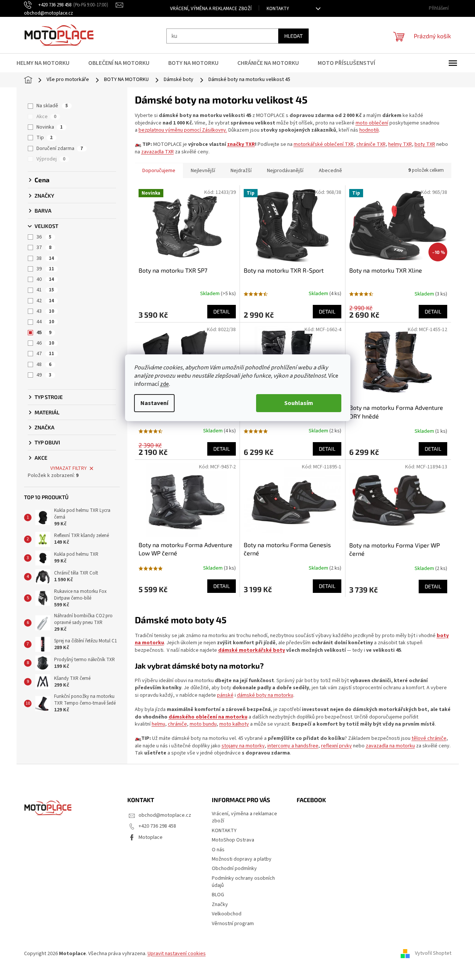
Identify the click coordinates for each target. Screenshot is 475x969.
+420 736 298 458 (157, 826)
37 (43, 247)
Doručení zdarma (59, 148)
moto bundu (203, 724)
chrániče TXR (371, 144)
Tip (44, 137)
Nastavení (154, 403)
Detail (221, 311)
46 (45, 343)
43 (45, 311)
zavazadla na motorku (390, 746)
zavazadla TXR (157, 152)
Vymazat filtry (68, 468)
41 (45, 290)
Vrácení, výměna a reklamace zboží (211, 8)
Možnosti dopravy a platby (241, 859)
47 (45, 353)
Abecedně (330, 170)
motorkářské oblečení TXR (324, 144)
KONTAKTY (278, 8)
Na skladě (52, 106)
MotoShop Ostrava (233, 840)
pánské (225, 695)
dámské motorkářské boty (251, 650)
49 (43, 375)
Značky (220, 904)
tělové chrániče (429, 738)
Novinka (49, 127)
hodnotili (369, 130)
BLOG (218, 894)
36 (43, 237)
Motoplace (151, 837)
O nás (218, 850)
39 (45, 269)
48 (43, 364)
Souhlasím (298, 403)
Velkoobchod (226, 914)
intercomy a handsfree (292, 746)
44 (45, 322)
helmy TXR (400, 144)
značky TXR (241, 144)
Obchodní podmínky (234, 868)
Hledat (293, 36)
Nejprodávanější (285, 170)
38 (45, 258)
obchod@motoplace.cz (165, 815)
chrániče (177, 724)
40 (45, 279)
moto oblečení (372, 123)
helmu (158, 724)
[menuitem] (48, 63)
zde (164, 384)
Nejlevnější (203, 170)
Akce (46, 116)
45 (43, 332)
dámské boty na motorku (265, 695)
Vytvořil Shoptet (433, 953)
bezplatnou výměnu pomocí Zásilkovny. (183, 130)
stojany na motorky (243, 746)
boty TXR (425, 144)
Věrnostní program (233, 923)
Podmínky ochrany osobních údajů (243, 881)
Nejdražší (241, 170)
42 (45, 300)
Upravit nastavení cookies (177, 953)
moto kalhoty (234, 724)
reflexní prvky (336, 746)
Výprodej (50, 159)
